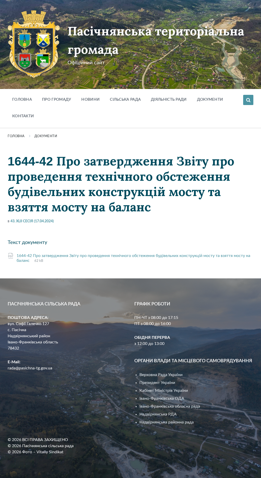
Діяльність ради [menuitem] (169, 99)
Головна (16, 136)
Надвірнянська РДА (158, 414)
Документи (45, 136)
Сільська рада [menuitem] (125, 99)
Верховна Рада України (160, 375)
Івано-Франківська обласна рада (169, 406)
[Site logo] (34, 76)
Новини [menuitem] (90, 99)
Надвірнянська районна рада (166, 422)
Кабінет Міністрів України (163, 391)
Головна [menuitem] (22, 99)
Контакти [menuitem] (23, 116)
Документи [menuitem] (210, 99)
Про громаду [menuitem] (56, 99)
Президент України (157, 383)
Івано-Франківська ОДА (161, 398)
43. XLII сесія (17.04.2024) (32, 221)
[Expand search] (248, 100)
